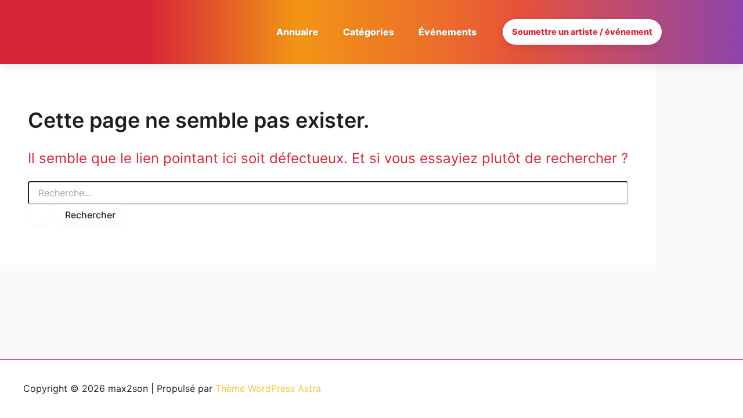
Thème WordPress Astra (268, 388)
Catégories (368, 32)
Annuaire (297, 32)
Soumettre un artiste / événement (582, 32)
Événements (448, 32)
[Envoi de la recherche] (39, 214)
